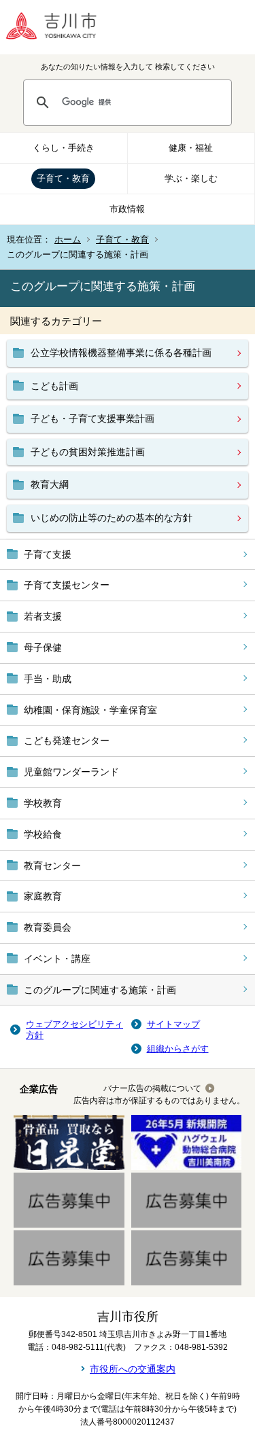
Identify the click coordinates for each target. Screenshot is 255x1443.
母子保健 (43, 647)
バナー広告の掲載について (152, 1088)
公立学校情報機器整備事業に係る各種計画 (121, 352)
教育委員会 (47, 927)
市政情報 (127, 209)
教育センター (52, 865)
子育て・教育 (63, 178)
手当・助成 (47, 678)
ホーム (67, 239)
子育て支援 (47, 554)
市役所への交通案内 (132, 1369)
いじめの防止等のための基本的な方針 (111, 517)
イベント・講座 (57, 958)
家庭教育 (43, 896)
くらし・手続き (64, 148)
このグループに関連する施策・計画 (100, 989)
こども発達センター (66, 740)
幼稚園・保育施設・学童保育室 (90, 710)
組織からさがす (178, 1049)
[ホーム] (61, 27)
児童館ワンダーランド (71, 771)
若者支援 (43, 616)
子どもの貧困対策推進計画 (88, 451)
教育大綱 (50, 484)
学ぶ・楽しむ (191, 178)
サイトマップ (173, 1024)
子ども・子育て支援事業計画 (92, 418)
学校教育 (43, 803)
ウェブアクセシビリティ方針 (74, 1029)
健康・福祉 (191, 148)
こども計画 (54, 385)
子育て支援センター (66, 585)
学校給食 (43, 834)
